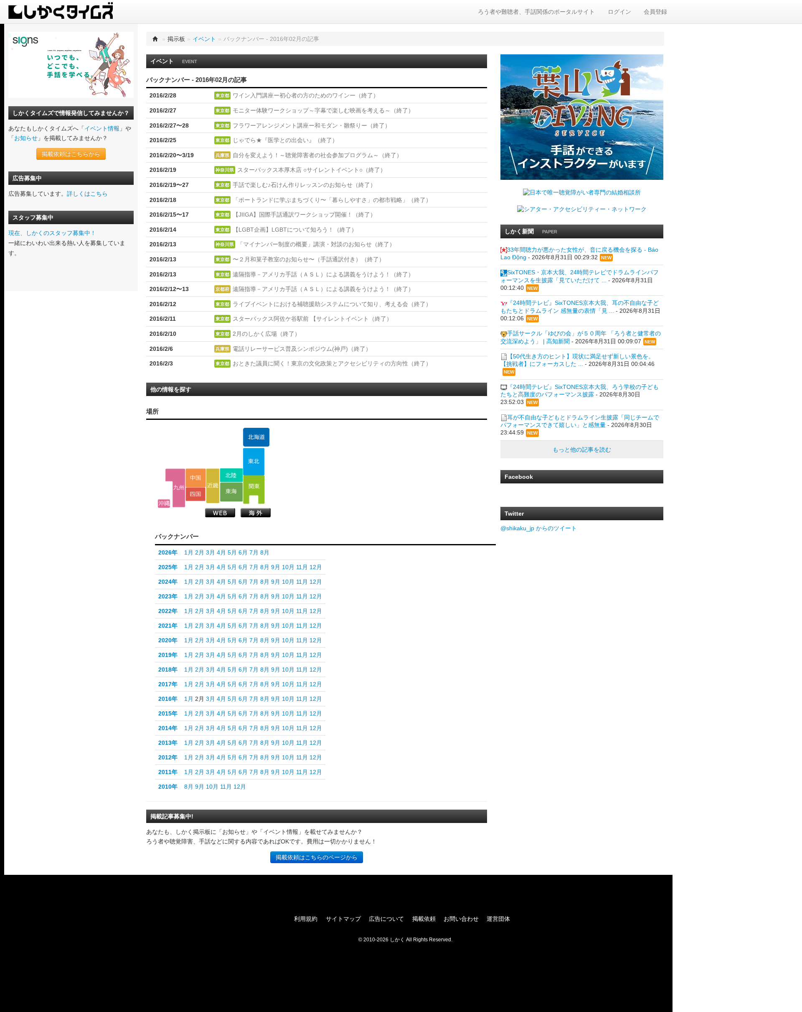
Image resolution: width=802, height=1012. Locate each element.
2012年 (168, 757)
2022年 (168, 611)
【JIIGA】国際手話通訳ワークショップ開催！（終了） (304, 214)
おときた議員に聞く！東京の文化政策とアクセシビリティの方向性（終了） (332, 363)
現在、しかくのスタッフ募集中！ (52, 233)
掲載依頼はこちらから (71, 154)
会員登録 (655, 11)
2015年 (168, 713)
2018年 (168, 669)
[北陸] (231, 475)
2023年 (168, 596)
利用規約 (305, 918)
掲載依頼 (424, 918)
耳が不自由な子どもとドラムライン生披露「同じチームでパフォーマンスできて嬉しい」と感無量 (579, 421)
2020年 (168, 640)
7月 (254, 552)
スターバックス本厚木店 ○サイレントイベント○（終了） (311, 169)
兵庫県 (222, 155)
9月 (275, 567)
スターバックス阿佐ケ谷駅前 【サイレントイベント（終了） (312, 318)
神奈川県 (225, 169)
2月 (199, 552)
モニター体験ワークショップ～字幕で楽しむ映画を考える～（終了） (323, 110)
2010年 (168, 786)
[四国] (195, 494)
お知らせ (26, 138)
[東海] (231, 492)
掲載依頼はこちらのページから (317, 857)
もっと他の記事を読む (582, 449)
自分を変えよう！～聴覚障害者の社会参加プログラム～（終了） (317, 155)
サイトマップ (343, 918)
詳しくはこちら (87, 193)
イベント (204, 39)
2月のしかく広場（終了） (266, 333)
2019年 (168, 655)
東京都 (222, 95)
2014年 (168, 728)
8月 (264, 552)
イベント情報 (101, 128)
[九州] (175, 488)
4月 (221, 552)
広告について (386, 918)
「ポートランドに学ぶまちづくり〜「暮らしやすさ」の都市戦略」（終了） (332, 200)
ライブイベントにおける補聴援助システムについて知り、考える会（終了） (332, 304)
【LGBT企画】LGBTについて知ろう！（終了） (295, 229)
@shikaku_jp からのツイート (538, 528)
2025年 (168, 567)
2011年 (168, 772)
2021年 (168, 625)
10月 (288, 567)
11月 (302, 567)
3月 (210, 552)
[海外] (256, 512)
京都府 (222, 288)
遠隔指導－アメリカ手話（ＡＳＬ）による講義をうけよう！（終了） (323, 274)
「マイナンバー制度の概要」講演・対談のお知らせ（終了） (316, 244)
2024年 (168, 581)
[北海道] (256, 437)
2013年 (168, 742)
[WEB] (220, 512)
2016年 (168, 698)
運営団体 (498, 918)
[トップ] (155, 39)
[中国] (195, 477)
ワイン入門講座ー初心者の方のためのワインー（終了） (306, 95)
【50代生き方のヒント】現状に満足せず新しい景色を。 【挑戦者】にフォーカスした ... (577, 360)
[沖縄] (164, 504)
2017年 (168, 684)
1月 (188, 552)
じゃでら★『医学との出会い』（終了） (285, 140)
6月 (243, 552)
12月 (316, 567)
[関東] (254, 489)
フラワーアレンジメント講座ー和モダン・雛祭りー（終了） (312, 125)
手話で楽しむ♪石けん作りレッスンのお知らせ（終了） (304, 184)
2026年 (168, 552)
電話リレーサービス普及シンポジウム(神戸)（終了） (302, 348)
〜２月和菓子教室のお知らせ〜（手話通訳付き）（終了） (309, 259)
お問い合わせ (461, 918)
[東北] (254, 461)
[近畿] (213, 485)
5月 (232, 552)
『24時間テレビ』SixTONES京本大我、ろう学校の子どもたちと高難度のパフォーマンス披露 (579, 390)
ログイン (619, 11)
